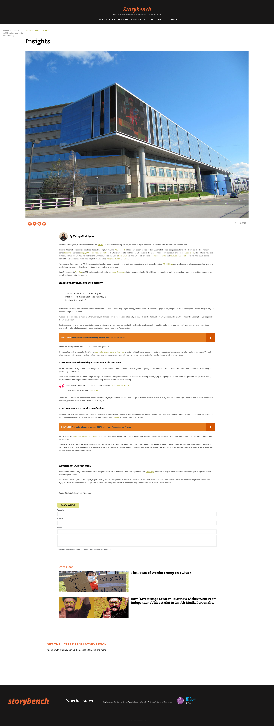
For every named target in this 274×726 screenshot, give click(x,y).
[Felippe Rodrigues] (63, 236)
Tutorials (102, 20)
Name (60, 527)
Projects (148, 20)
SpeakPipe (150, 472)
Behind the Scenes (118, 20)
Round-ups (135, 20)
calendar (116, 417)
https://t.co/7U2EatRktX (120, 385)
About (160, 20)
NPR (124, 250)
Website (60, 510)
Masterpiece (189, 253)
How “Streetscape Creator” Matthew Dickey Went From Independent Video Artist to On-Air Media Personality (174, 600)
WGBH (100, 245)
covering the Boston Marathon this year (109, 352)
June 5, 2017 (93, 390)
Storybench (137, 9)
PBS (116, 250)
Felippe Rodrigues (83, 236)
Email (60, 519)
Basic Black (122, 256)
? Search (172, 20)
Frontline (67, 253)
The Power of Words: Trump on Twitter (161, 572)
